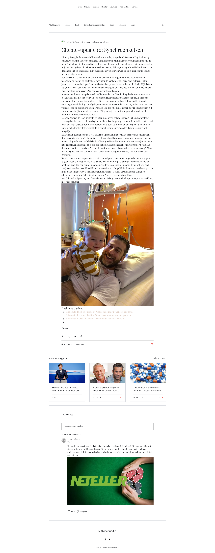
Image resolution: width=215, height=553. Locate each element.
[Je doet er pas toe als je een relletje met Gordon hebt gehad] (108, 373)
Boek (77, 25)
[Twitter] (109, 539)
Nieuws (65, 328)
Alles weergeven (160, 358)
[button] (163, 25)
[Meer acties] (152, 41)
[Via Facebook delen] (62, 336)
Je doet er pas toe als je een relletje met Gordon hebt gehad (106, 389)
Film (112, 25)
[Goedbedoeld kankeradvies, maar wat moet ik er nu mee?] (148, 373)
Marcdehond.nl (107, 531)
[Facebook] (105, 539)
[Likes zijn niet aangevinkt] (69, 511)
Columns (122, 25)
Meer (133, 25)
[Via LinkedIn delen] (75, 336)
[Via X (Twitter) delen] (69, 336)
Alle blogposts (54, 25)
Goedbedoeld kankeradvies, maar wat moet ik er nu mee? (147, 389)
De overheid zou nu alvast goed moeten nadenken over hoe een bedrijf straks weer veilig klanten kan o (66, 389)
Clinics (67, 25)
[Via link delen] (81, 336)
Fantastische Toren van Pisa (94, 25)
